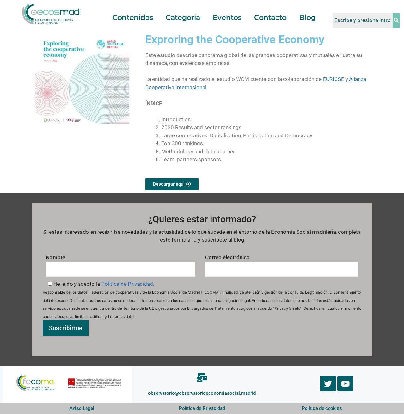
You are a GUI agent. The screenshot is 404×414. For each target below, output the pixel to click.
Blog (307, 17)
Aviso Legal (81, 408)
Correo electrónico (227, 257)
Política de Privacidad (127, 284)
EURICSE (333, 79)
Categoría (183, 17)
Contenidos (132, 17)
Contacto (270, 17)
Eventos (227, 17)
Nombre (55, 257)
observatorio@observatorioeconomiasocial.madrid (202, 393)
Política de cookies (322, 408)
